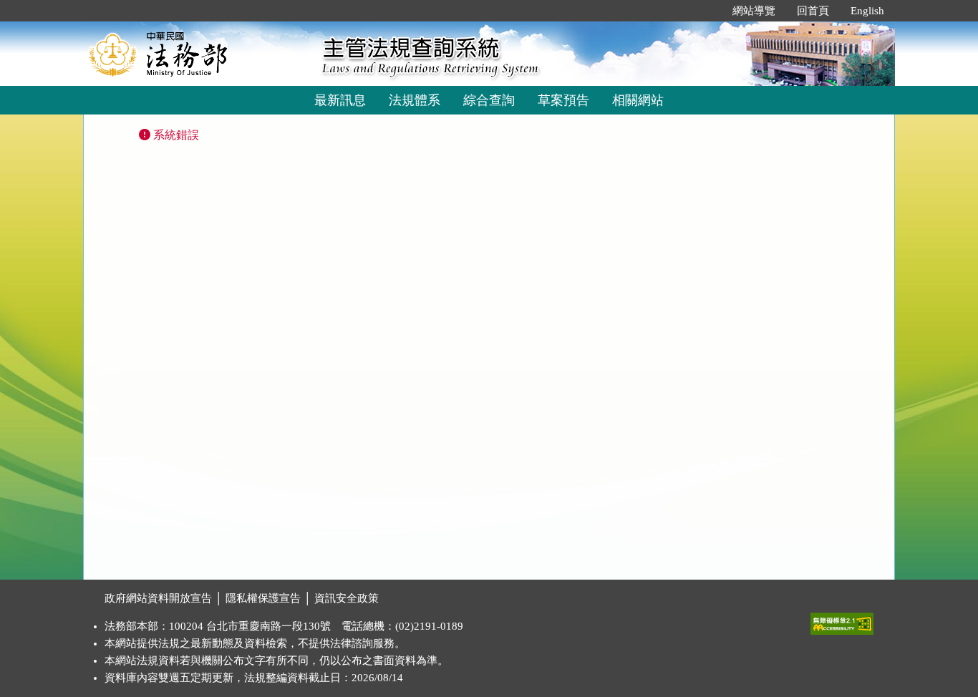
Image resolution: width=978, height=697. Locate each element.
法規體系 (414, 100)
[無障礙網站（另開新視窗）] (841, 620)
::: (706, 10)
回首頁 (813, 10)
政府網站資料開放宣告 (158, 598)
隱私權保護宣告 (263, 598)
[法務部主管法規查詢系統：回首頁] (197, 53)
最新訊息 (340, 100)
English (867, 10)
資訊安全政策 (346, 598)
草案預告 (563, 100)
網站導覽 (753, 10)
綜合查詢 (489, 100)
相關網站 (638, 100)
